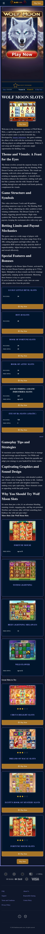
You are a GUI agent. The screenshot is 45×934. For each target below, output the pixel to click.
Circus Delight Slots (23, 714)
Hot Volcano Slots (35, 90)
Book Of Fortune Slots (22, 339)
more (41, 436)
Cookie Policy (27, 900)
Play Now (37, 3)
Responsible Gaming (29, 896)
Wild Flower (22, 664)
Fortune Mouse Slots (22, 846)
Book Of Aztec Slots (22, 364)
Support (4, 896)
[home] (19, 4)
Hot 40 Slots (22, 314)
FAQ (3, 891)
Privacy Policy (6, 905)
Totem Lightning (22, 585)
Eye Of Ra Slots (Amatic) (22, 413)
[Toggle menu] (4, 3)
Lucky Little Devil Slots (22, 290)
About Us (26, 891)
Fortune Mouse (22, 545)
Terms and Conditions (8, 900)
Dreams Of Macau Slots (22, 758)
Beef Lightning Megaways (22, 624)
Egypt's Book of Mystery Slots (22, 802)
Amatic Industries (19, 137)
